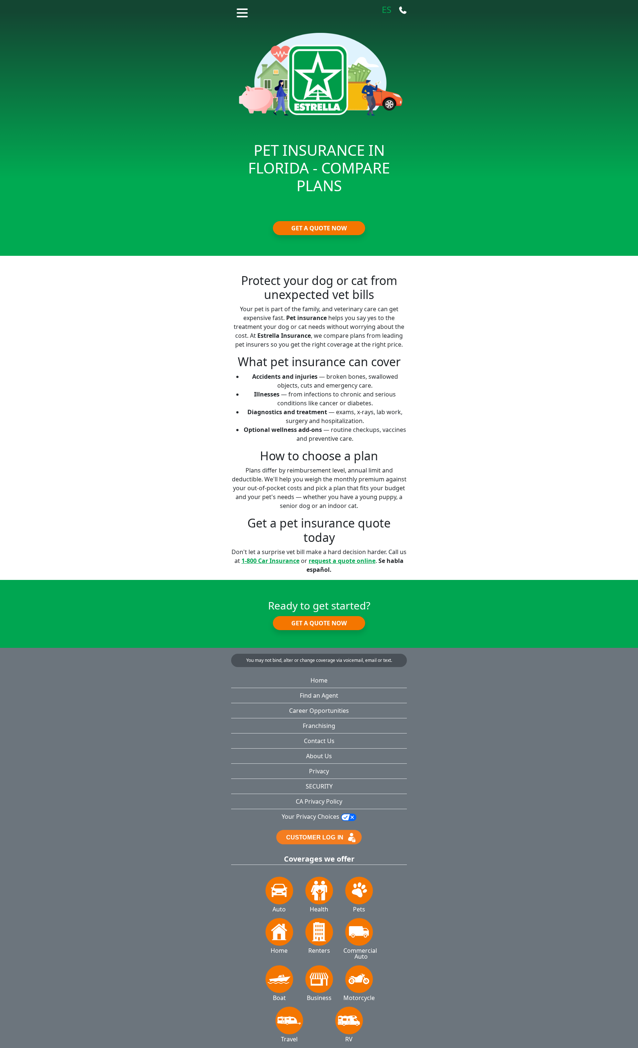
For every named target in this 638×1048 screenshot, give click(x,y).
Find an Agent (319, 695)
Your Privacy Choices (311, 816)
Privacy (319, 771)
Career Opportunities (319, 711)
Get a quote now (319, 228)
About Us (319, 756)
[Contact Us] (402, 10)
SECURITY (319, 786)
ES (386, 10)
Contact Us (319, 741)
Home (319, 680)
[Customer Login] (318, 836)
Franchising (319, 726)
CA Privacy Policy (319, 801)
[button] (243, 12)
